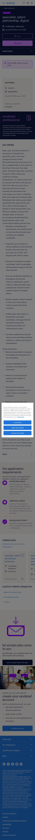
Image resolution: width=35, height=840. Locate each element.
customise (17, 422)
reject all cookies (17, 428)
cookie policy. (20, 417)
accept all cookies (17, 433)
